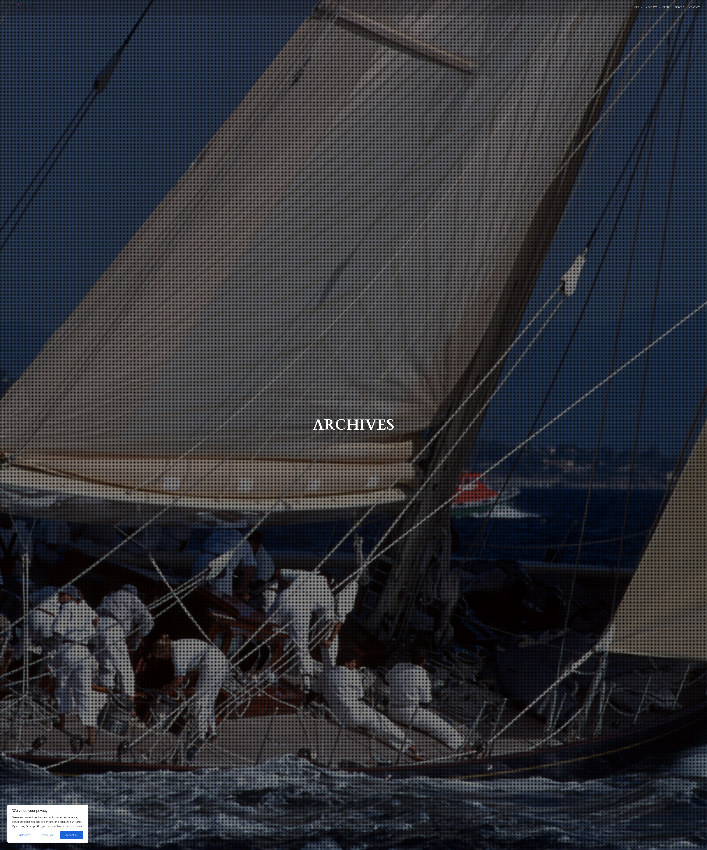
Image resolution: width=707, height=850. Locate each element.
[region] (47, 824)
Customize (23, 835)
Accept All (71, 835)
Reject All (48, 835)
